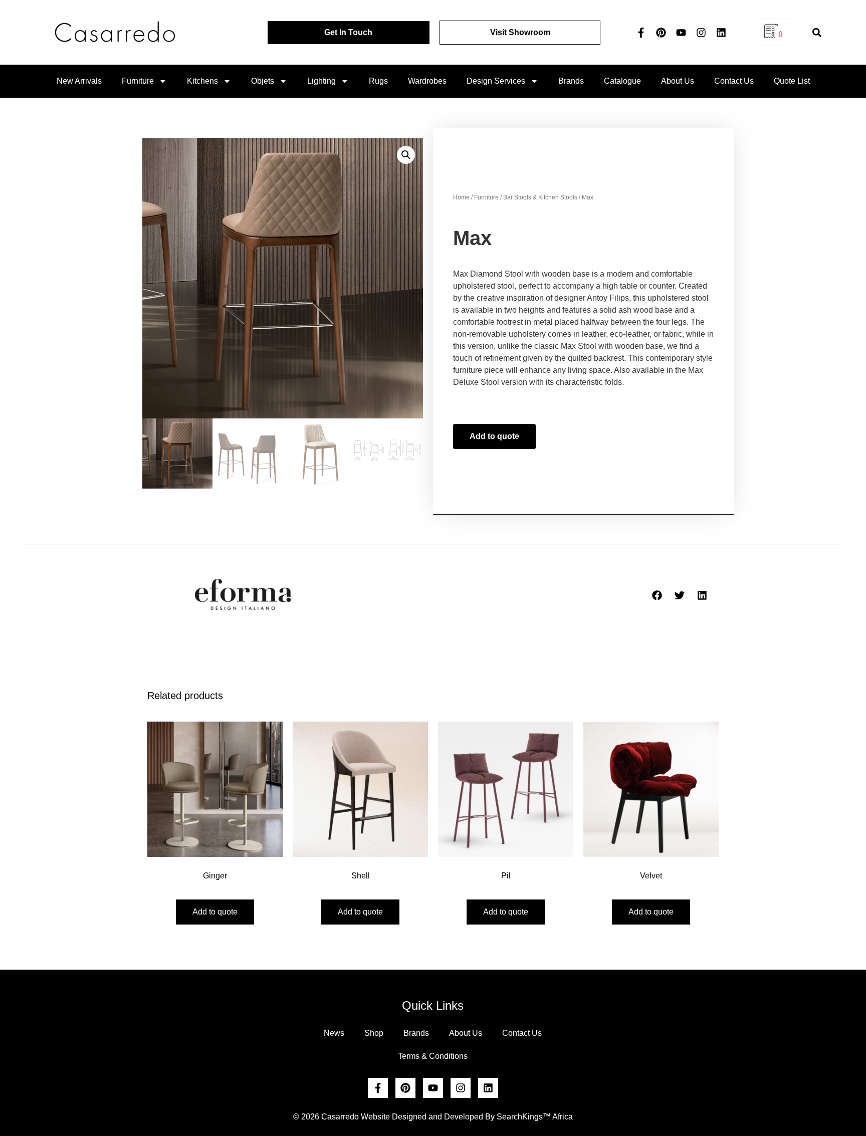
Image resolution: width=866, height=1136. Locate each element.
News (334, 1033)
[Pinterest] (661, 33)
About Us (677, 81)
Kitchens (202, 81)
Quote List (792, 81)
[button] (816, 32)
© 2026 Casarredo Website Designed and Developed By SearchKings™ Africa (433, 1116)
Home (461, 197)
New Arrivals (79, 81)
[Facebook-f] (641, 33)
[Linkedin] (721, 33)
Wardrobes (427, 81)
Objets (262, 81)
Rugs (378, 81)
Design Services (496, 81)
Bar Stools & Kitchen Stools (540, 197)
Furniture (138, 81)
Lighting (321, 81)
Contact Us (734, 81)
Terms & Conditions (433, 1056)
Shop (373, 1033)
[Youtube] (681, 33)
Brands (571, 81)
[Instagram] (701, 33)
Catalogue (622, 81)
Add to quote (494, 436)
